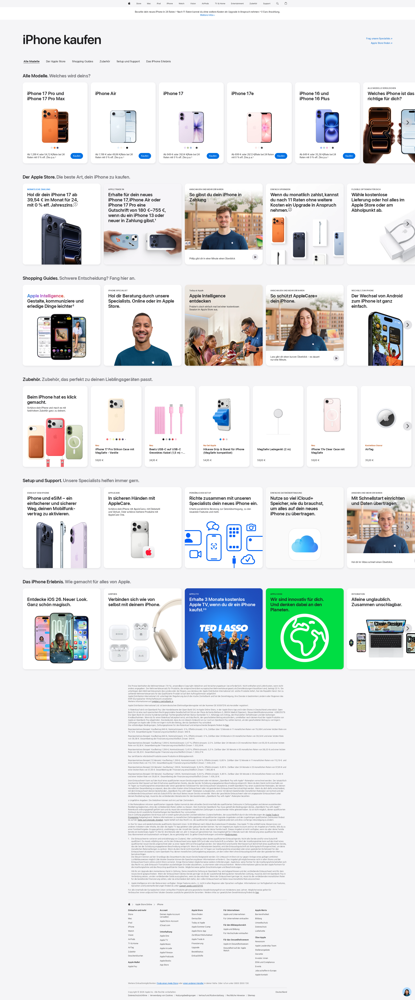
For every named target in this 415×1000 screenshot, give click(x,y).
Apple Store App (199, 931)
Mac (130, 918)
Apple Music (165, 944)
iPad (130, 923)
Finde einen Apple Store (167, 983)
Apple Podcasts (167, 956)
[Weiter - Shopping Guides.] (407, 324)
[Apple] (129, 904)
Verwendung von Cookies (161, 995)
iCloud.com (165, 925)
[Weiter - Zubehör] (407, 426)
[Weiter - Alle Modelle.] (407, 122)
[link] (407, 992)
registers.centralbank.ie (162, 701)
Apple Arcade (166, 948)
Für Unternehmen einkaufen (236, 918)
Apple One (164, 936)
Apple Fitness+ (166, 952)
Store (130, 914)
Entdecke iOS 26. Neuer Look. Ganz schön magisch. (57, 602)
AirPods (131, 939)
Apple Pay (132, 966)
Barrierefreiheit (262, 914)
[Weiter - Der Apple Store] (407, 223)
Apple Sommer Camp (201, 927)
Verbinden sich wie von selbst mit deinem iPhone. (135, 602)
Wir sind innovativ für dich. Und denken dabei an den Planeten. (297, 604)
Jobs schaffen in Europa (265, 971)
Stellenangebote (262, 950)
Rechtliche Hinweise (236, 995)
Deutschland (281, 992)
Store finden (197, 914)
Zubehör (105, 61)
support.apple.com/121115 (191, 886)
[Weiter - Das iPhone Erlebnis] (407, 628)
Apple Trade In (198, 939)
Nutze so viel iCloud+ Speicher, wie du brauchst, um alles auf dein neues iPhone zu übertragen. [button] (296, 506)
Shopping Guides (82, 61)
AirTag (131, 947)
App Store (164, 965)
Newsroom (260, 941)
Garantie (259, 954)
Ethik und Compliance (265, 962)
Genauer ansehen (56, 139)
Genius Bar (197, 918)
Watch (131, 931)
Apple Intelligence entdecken (208, 298)
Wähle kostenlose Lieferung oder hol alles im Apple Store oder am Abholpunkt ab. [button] (377, 202)
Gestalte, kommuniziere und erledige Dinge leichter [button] (55, 301)
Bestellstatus (197, 952)
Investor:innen (261, 958)
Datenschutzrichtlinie (137, 995)
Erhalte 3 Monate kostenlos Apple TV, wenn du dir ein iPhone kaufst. (222, 604)
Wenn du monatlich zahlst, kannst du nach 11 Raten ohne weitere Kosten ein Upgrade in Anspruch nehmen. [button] (304, 202)
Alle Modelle (32, 61)
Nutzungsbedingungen (186, 995)
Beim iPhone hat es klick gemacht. (52, 399)
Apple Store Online (143, 904)
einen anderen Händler (193, 983)
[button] (277, 3)
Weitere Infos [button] (206, 15)
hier (227, 725)
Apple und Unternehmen (234, 914)
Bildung (258, 918)
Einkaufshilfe (197, 956)
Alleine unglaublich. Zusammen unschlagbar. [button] (376, 602)
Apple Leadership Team (265, 946)
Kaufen (78, 157)
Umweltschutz (261, 923)
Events (258, 966)
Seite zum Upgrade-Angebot (150, 820)
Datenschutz (261, 927)
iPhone (131, 927)
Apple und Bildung (231, 929)
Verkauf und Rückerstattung (211, 995)
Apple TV (164, 940)
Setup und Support (128, 61)
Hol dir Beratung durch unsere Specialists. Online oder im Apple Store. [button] (141, 301)
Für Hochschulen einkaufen (235, 933)
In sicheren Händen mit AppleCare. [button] (131, 501)
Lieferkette (260, 931)
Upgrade (195, 947)
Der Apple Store (55, 61)
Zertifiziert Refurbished (202, 935)
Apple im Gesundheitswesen (235, 944)
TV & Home (133, 943)
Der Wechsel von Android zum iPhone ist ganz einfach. (377, 301)
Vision (130, 935)
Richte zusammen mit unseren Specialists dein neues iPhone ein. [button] (223, 501)
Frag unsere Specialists (379, 38)
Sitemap (251, 995)
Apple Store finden (381, 43)
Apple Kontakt (261, 975)
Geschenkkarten (135, 956)
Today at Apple (198, 923)
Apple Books (165, 961)
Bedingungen (231, 834)
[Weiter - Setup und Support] (407, 527)
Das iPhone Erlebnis (158, 61)
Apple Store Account (169, 921)
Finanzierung (197, 943)
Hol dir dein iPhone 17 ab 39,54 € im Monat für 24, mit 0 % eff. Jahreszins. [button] (52, 200)
